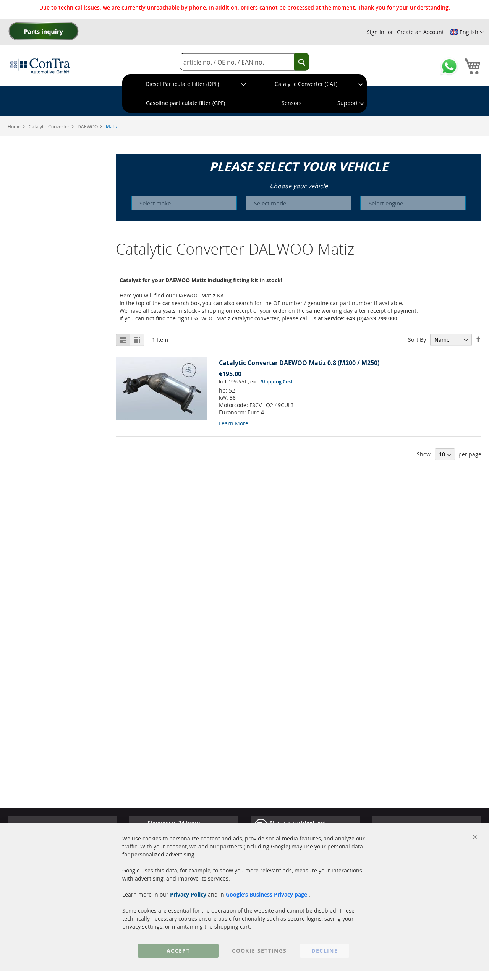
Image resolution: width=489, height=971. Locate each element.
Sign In (375, 32)
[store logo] (40, 65)
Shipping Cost (277, 381)
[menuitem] (185, 84)
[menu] (244, 93)
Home (15, 126)
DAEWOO (88, 126)
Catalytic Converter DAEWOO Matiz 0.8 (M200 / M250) (299, 363)
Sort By (417, 339)
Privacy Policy (189, 894)
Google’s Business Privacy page (267, 894)
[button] (467, 32)
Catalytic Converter (50, 126)
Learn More (233, 423)
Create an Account (420, 32)
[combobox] (244, 62)
